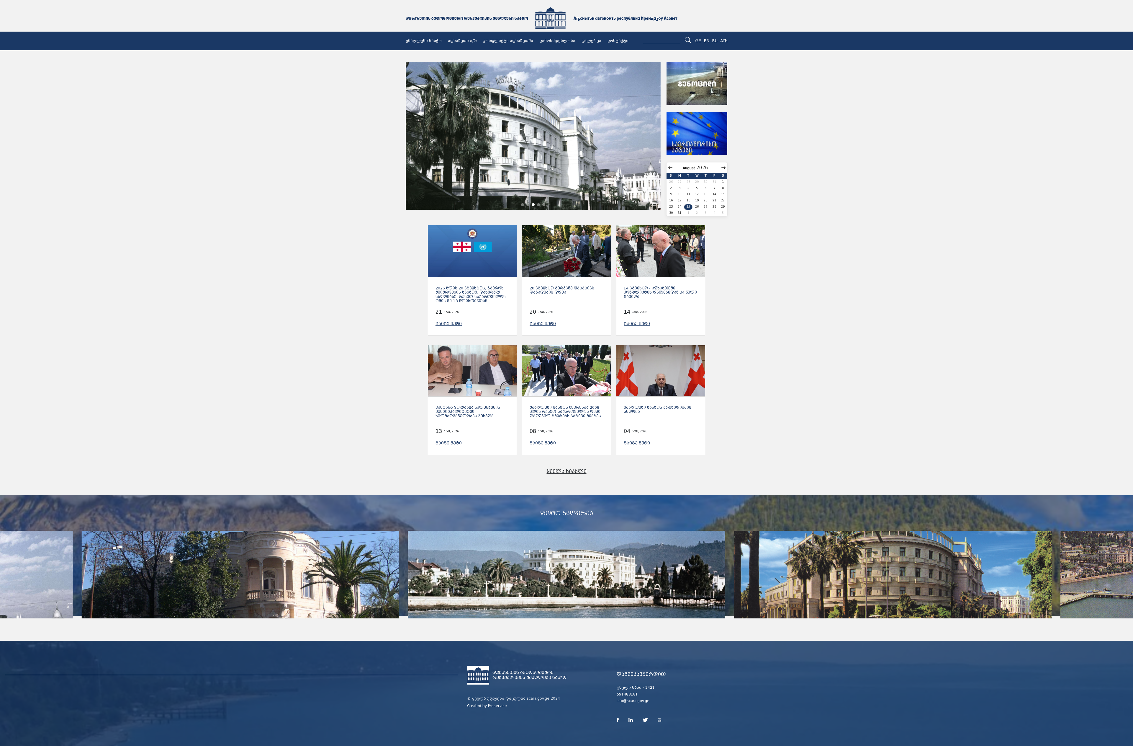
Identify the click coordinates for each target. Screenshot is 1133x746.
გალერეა (591, 41)
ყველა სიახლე (567, 471)
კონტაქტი (618, 41)
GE (698, 40)
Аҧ (723, 40)
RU (715, 40)
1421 (650, 687)
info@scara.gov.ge (633, 701)
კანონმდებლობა (557, 41)
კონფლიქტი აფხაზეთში (508, 41)
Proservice (497, 706)
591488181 (627, 694)
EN (706, 40)
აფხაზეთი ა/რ (462, 41)
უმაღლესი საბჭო (424, 41)
